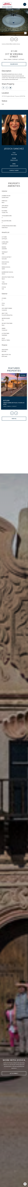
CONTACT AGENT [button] (14, 170)
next (16, 39)
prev (12, 39)
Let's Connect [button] (14, 1073)
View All (14, 418)
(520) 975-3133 (14, 160)
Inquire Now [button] (14, 64)
